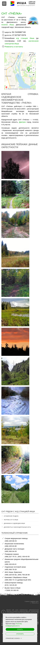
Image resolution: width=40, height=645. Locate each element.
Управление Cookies (13, 638)
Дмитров (22, 122)
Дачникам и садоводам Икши (14, 523)
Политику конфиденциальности (14, 625)
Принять (20, 629)
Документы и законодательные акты (17, 527)
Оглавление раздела (11, 516)
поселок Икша (7, 24)
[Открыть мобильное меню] (4, 3)
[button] (15, 164)
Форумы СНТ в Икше (11, 520)
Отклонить (20, 634)
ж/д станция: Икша (25, 38)
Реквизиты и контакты (14, 46)
